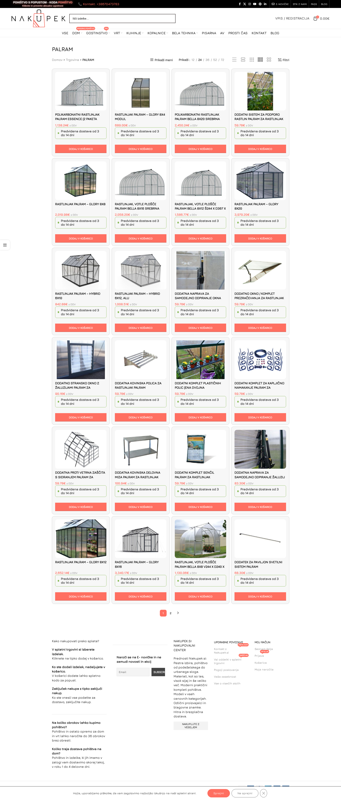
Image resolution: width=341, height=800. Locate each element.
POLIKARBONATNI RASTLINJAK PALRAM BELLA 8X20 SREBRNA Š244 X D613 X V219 (197, 119)
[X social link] (244, 4)
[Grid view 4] (260, 60)
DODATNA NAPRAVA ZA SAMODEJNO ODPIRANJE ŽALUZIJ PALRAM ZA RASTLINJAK (259, 477)
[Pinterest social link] (260, 4)
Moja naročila (264, 669)
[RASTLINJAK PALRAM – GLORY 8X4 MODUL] (140, 91)
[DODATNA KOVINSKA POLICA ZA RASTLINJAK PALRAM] (140, 359)
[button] (81, 149)
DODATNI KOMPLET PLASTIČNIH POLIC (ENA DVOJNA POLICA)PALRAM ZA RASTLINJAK (198, 387)
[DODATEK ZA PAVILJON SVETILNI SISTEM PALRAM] (260, 538)
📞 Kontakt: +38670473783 (98, 4)
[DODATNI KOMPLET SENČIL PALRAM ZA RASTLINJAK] (200, 449)
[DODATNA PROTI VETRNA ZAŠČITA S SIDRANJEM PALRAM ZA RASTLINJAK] (81, 449)
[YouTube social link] (255, 4)
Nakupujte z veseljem (190, 725)
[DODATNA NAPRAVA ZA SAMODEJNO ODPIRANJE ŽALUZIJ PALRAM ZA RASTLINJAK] (260, 449)
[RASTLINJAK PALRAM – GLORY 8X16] (140, 538)
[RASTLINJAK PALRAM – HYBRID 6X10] (81, 270)
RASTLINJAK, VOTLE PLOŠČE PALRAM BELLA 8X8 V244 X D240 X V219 (199, 566)
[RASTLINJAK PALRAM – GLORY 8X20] (260, 180)
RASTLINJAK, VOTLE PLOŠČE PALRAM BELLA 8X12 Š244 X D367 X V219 (200, 208)
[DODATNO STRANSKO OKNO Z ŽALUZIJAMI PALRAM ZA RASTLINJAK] (81, 359)
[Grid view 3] (252, 60)
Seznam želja (264, 649)
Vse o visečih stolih (227, 683)
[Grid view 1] (243, 60)
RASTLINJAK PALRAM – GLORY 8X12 (81, 562)
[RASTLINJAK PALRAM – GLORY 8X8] (81, 180)
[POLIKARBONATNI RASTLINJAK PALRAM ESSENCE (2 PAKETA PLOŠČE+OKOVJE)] (81, 91)
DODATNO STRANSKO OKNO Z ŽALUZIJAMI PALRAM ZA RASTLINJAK (77, 387)
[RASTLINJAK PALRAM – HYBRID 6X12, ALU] (140, 270)
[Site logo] (38, 18)
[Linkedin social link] (265, 4)
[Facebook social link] (239, 4)
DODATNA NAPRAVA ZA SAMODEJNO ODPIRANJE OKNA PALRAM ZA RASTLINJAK (198, 298)
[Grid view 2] (269, 60)
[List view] (234, 60)
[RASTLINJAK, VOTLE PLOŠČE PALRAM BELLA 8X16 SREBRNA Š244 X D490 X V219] (140, 180)
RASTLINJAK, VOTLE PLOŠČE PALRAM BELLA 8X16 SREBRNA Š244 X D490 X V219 (137, 208)
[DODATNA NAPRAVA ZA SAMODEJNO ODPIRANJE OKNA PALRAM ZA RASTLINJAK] (200, 270)
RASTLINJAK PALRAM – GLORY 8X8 (80, 204)
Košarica (261, 662)
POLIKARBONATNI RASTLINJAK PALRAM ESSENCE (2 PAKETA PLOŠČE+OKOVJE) (77, 119)
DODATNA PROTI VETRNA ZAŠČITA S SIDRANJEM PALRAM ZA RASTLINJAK (80, 477)
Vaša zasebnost (225, 676)
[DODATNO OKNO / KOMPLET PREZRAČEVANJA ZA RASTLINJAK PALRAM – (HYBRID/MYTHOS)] (260, 270)
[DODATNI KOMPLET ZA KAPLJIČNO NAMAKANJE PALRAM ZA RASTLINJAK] (260, 359)
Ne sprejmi (244, 793)
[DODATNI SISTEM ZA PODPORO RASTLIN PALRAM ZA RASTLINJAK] (260, 91)
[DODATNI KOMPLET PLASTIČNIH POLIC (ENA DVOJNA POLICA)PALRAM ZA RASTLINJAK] (200, 359)
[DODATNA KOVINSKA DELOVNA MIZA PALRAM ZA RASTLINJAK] (140, 449)
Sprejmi (218, 793)
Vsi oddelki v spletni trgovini (231, 660)
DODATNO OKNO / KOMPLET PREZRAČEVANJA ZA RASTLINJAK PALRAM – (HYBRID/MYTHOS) (259, 298)
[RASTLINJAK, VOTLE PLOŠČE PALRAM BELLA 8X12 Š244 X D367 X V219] (200, 180)
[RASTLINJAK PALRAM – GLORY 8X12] (81, 538)
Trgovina (72, 59)
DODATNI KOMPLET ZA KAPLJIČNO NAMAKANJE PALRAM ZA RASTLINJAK (259, 387)
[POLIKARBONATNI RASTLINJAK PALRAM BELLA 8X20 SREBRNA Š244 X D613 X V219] (200, 91)
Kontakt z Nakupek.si (231, 650)
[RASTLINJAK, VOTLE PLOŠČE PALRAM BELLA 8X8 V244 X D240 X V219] (200, 538)
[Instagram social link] (249, 4)
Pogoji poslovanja (226, 669)
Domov (57, 59)
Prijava (261, 654)
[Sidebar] (5, 245)
